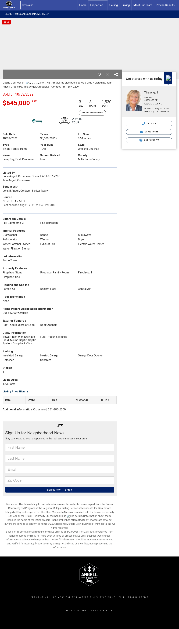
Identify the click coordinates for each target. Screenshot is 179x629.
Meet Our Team (142, 5)
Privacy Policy (64, 597)
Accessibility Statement (96, 597)
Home (83, 5)
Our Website (151, 140)
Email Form (151, 132)
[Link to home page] (11, 5)
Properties (98, 6)
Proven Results (165, 5)
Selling (113, 5)
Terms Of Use (40, 597)
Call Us (151, 123)
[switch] (98, 74)
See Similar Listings (92, 113)
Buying (125, 5)
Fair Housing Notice (134, 597)
